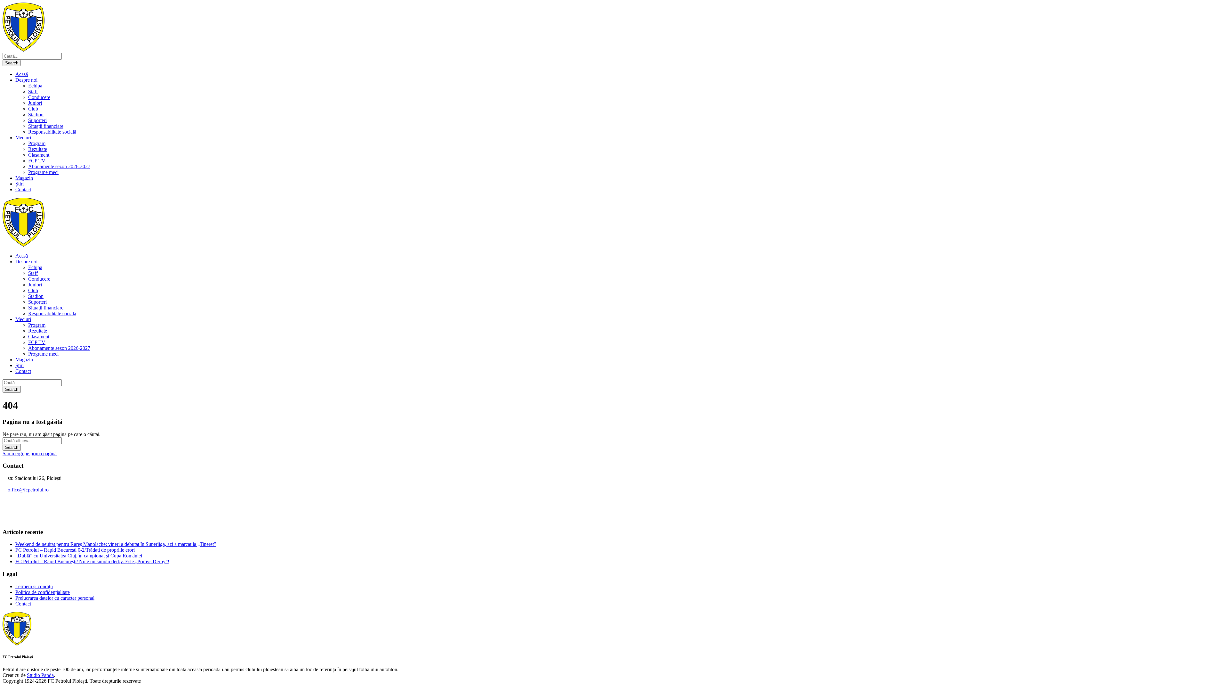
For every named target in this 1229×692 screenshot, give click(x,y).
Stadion (36, 114)
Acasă (21, 74)
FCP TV (36, 160)
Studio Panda (40, 675)
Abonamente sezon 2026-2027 (59, 166)
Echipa (35, 85)
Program (36, 143)
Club (33, 108)
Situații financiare (45, 126)
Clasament (38, 155)
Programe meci (43, 172)
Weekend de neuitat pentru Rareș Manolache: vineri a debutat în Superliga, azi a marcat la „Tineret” (115, 544)
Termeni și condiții (34, 586)
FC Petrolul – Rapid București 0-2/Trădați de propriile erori (75, 550)
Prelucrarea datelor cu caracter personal (54, 598)
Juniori (35, 103)
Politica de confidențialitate (42, 592)
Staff (33, 91)
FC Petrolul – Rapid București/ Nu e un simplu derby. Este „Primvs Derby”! (92, 561)
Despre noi (26, 80)
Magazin (24, 178)
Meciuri (23, 137)
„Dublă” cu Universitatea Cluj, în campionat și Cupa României (78, 555)
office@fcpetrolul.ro (28, 489)
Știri (19, 183)
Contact (23, 189)
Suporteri (37, 120)
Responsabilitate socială (52, 132)
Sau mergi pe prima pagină (30, 453)
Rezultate (37, 149)
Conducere (39, 97)
